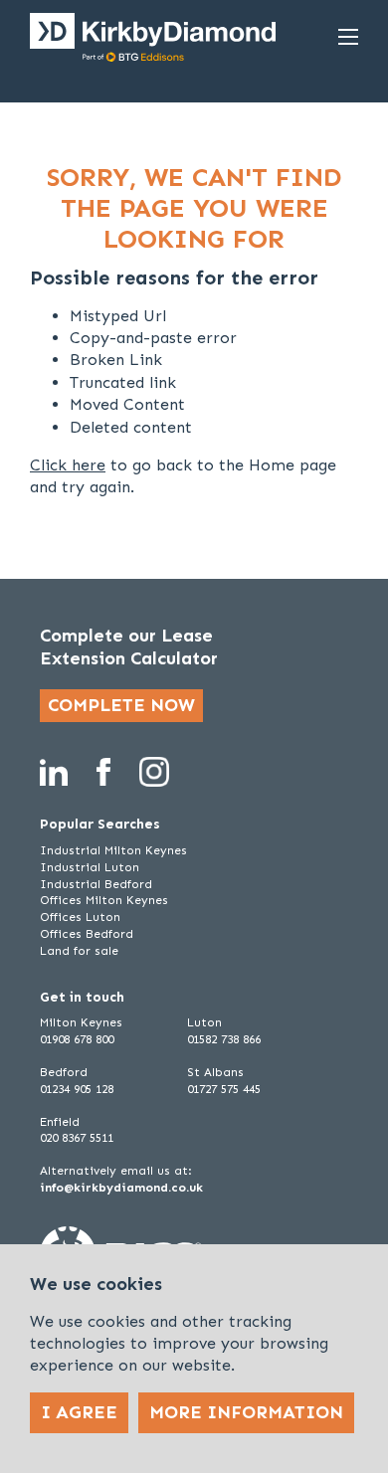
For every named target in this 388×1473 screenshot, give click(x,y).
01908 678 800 (76, 1039)
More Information (246, 1412)
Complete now (121, 705)
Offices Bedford (86, 934)
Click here (67, 465)
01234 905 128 (76, 1089)
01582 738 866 (224, 1039)
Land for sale (79, 951)
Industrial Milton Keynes (113, 850)
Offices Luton (80, 917)
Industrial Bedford (96, 884)
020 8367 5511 (76, 1138)
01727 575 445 (224, 1089)
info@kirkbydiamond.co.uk (121, 1188)
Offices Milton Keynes (104, 900)
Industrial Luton (89, 867)
